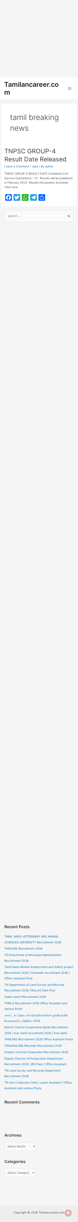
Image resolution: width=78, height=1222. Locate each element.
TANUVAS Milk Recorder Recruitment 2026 (33, 1045)
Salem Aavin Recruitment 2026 (25, 996)
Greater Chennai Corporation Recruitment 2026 (36, 1052)
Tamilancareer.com (31, 88)
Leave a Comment (16, 166)
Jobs (35, 166)
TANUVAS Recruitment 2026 (23, 948)
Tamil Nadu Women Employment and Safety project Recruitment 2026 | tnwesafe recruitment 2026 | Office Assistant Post (38, 972)
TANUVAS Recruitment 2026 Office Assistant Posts (38, 1039)
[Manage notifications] (68, 1213)
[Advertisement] (39, 39)
